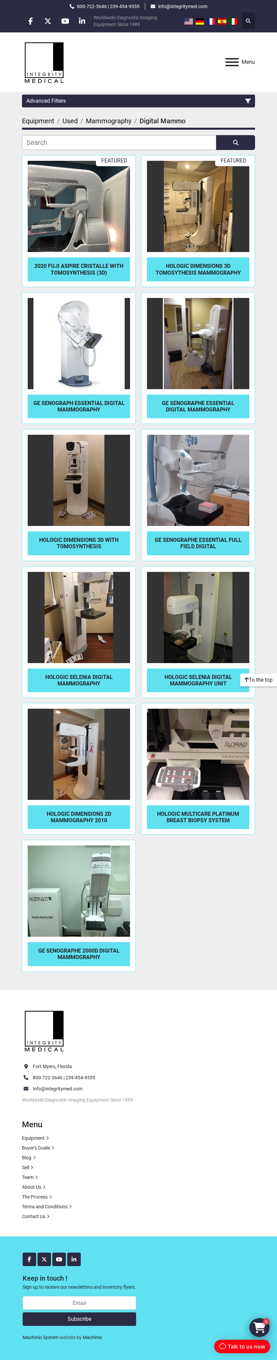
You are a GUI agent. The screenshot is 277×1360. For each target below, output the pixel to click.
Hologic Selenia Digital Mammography (79, 680)
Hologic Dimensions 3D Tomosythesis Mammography (198, 269)
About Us (31, 1187)
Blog (26, 1157)
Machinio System (40, 1337)
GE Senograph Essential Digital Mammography (79, 406)
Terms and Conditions (45, 1206)
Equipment (33, 1138)
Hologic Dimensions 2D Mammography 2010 (79, 817)
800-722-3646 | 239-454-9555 (108, 6)
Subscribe (79, 1319)
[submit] (235, 142)
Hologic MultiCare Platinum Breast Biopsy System (198, 817)
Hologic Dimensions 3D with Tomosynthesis (79, 543)
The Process (35, 1197)
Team (27, 1177)
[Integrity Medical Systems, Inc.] (44, 1030)
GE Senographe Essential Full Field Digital (198, 543)
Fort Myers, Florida (52, 1066)
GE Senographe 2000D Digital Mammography (79, 954)
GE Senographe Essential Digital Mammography (198, 406)
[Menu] (232, 62)
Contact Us (33, 1216)
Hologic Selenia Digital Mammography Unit (198, 680)
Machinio (92, 1337)
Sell (25, 1167)
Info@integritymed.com (57, 1088)
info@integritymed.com (182, 6)
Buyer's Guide (36, 1148)
